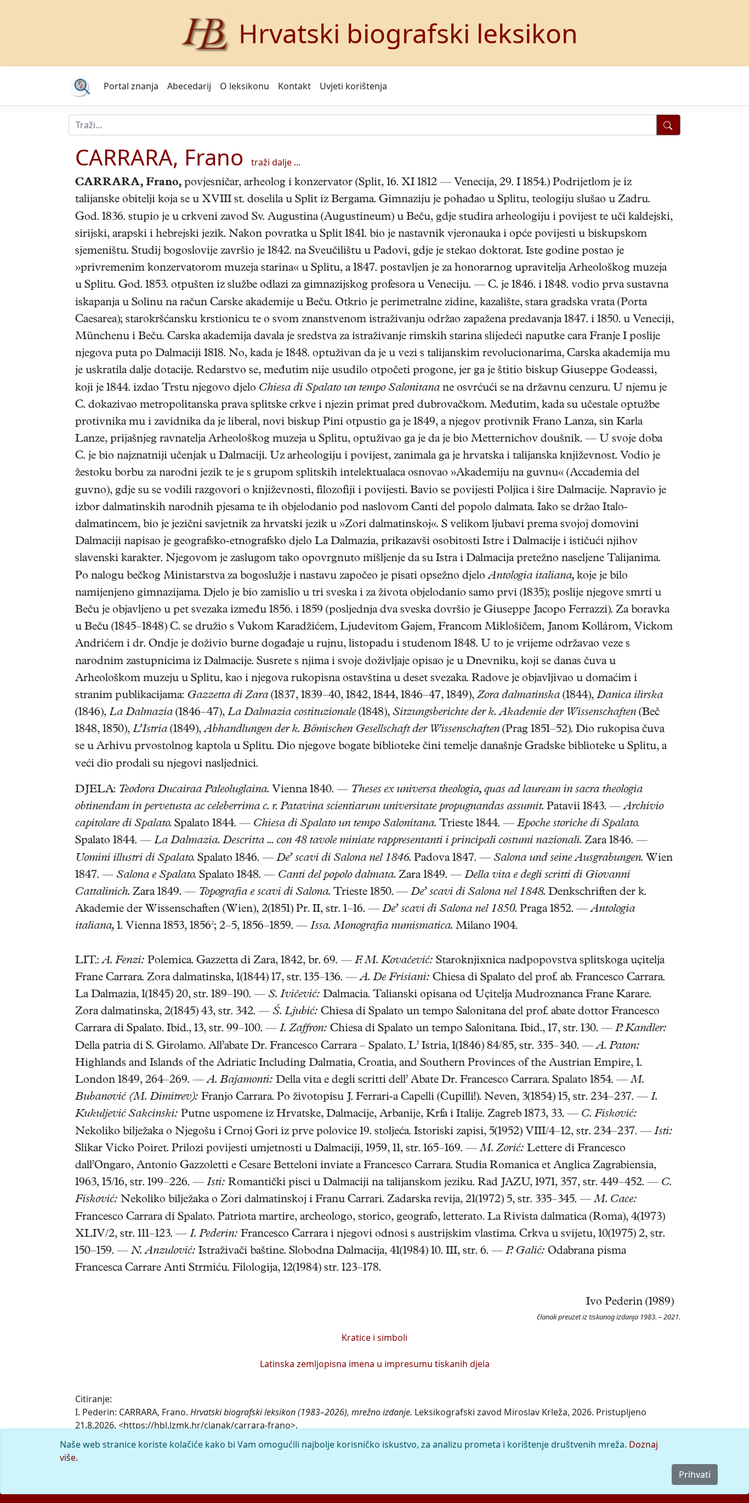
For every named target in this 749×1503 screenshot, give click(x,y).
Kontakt (294, 86)
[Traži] (668, 125)
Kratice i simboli (374, 1337)
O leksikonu (244, 86)
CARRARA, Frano (159, 157)
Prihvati (695, 1474)
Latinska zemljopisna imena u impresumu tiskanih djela (375, 1364)
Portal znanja (131, 86)
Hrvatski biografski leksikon (408, 33)
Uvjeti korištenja (353, 86)
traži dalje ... (275, 162)
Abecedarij (189, 86)
